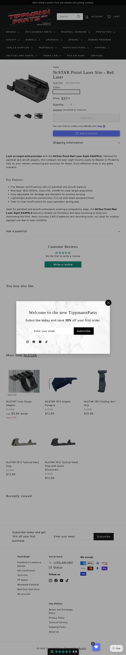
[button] (63, 651)
